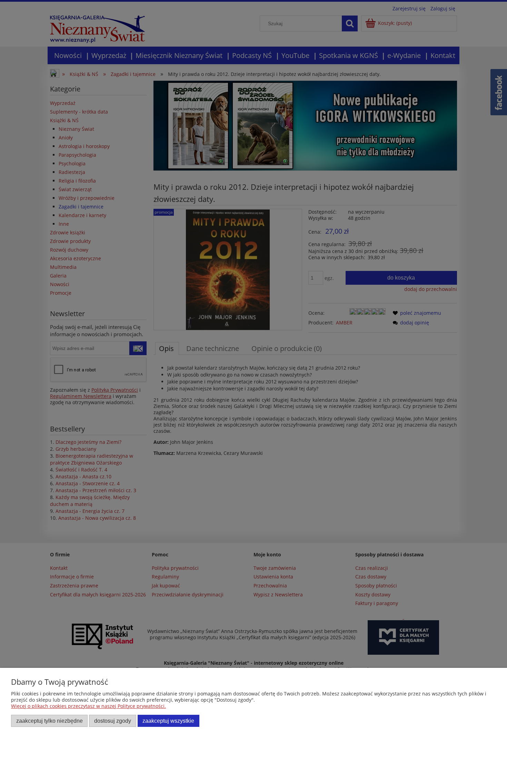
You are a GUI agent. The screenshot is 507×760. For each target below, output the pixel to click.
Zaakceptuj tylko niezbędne (49, 721)
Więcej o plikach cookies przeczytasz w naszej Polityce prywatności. (88, 706)
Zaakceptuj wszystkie (168, 721)
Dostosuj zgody (112, 721)
